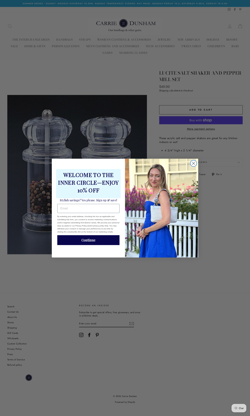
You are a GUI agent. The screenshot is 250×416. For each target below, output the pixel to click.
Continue (88, 240)
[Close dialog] (193, 163)
